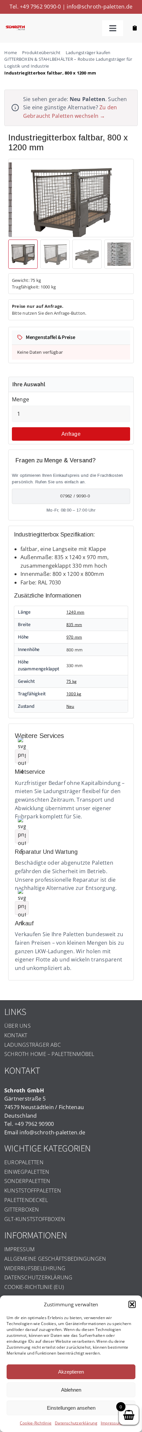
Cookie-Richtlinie (36, 1423)
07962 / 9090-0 (75, 496)
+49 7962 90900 (34, 1123)
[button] (132, 1304)
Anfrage (71, 434)
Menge (20, 399)
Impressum (111, 1423)
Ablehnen (71, 1390)
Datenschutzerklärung (76, 1423)
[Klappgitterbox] (71, 201)
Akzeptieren (71, 1372)
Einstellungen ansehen (71, 1408)
